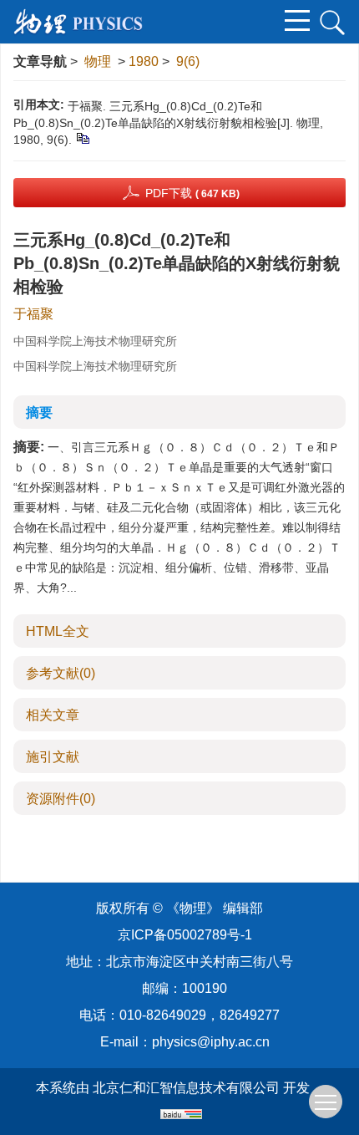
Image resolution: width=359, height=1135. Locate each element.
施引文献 (52, 757)
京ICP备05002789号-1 (185, 935)
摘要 (39, 412)
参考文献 (60, 673)
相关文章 (52, 715)
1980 (144, 61)
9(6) (188, 61)
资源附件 (60, 798)
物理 (97, 61)
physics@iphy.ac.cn (211, 1042)
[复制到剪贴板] (82, 138)
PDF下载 (192, 193)
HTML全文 (57, 631)
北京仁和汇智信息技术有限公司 (186, 1088)
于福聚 (33, 314)
